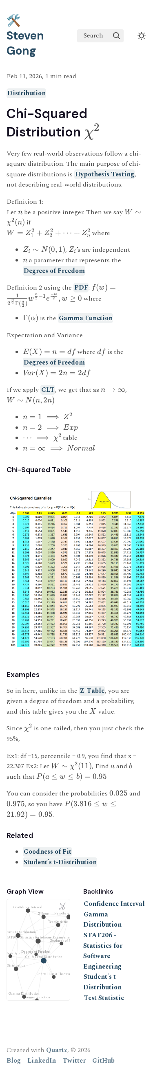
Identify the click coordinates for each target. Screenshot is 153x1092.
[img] (116, 36)
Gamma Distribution (102, 920)
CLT (48, 390)
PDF (81, 287)
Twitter (74, 1061)
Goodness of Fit (47, 852)
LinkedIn (41, 1061)
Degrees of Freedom (54, 271)
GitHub (103, 1061)
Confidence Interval (114, 904)
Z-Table (92, 691)
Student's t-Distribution (102, 982)
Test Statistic (104, 998)
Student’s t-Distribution (60, 862)
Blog (14, 1061)
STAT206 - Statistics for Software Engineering (102, 950)
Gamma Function (86, 318)
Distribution (26, 93)
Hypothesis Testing (104, 174)
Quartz (56, 1050)
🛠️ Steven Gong (25, 35)
